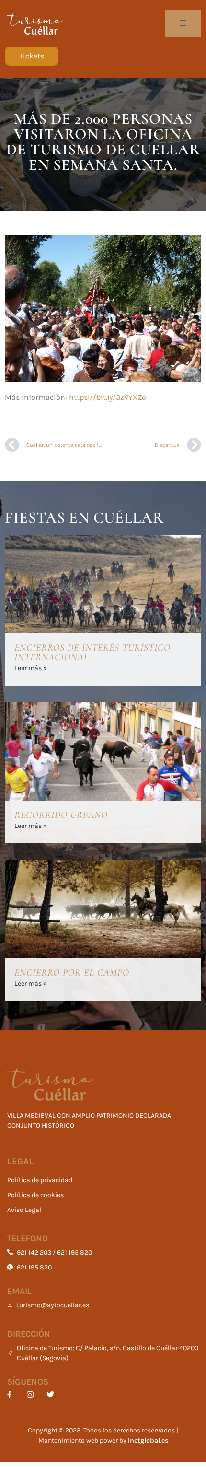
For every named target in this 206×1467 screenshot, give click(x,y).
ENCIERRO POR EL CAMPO (71, 972)
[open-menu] (183, 23)
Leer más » (30, 668)
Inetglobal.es (148, 1440)
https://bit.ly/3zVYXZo (107, 397)
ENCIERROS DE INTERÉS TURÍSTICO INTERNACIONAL (92, 652)
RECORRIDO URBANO (61, 815)
